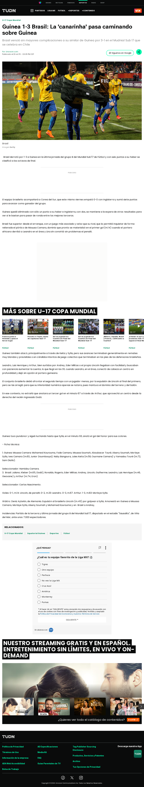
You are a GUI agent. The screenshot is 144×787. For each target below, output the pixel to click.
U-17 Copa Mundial (11, 20)
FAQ (39, 758)
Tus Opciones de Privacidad (86, 767)
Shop (102, 3)
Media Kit (42, 752)
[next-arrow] (141, 706)
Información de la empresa (15, 758)
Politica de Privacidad (13, 747)
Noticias (59, 3)
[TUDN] (9, 11)
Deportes (54, 533)
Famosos (71, 3)
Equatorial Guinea (36, 533)
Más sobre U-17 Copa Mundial (49, 311)
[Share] (139, 52)
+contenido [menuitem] (88, 10)
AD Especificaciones (48, 747)
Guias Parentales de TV (49, 763)
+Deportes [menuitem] (73, 10)
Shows (48, 3)
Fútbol (5, 348)
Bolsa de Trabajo (10, 769)
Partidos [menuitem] (40, 10)
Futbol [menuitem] (61, 10)
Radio (93, 3)
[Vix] (138, 11)
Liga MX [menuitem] (51, 10)
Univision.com (12, 51)
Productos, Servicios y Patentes (88, 756)
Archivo (76, 761)
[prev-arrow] (0, 706)
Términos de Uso (10, 752)
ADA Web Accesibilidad (13, 763)
